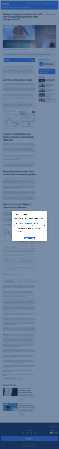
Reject (26, 238)
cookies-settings (20, 221)
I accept (32, 238)
